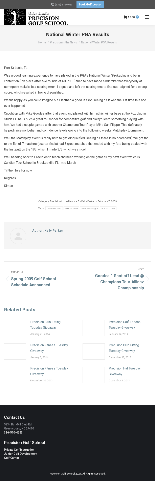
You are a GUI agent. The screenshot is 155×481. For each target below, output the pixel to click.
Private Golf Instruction (19, 449)
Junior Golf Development (20, 453)
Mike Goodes (71, 208)
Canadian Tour (54, 208)
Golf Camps (12, 457)
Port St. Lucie (108, 208)
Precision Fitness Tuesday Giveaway (49, 348)
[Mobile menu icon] (147, 17)
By (86, 201)
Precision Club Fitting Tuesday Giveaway (45, 324)
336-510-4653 (13, 432)
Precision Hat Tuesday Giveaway (125, 371)
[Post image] (15, 328)
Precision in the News (62, 201)
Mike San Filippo (90, 208)
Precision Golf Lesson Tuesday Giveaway (124, 324)
